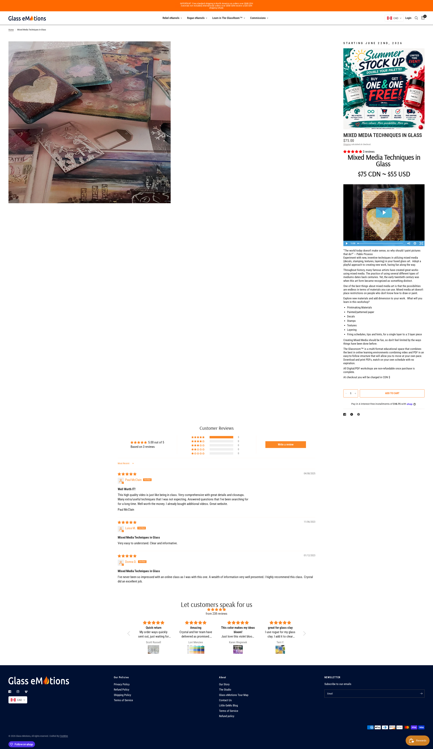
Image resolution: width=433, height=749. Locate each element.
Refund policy (226, 716)
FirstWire (64, 736)
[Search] (416, 18)
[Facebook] (12, 691)
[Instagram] (20, 691)
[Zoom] (163, 48)
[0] (422, 18)
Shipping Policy (122, 695)
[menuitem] (172, 18)
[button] (353, 152)
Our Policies (121, 677)
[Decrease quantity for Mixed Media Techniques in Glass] (346, 393)
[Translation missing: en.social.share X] (352, 414)
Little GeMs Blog (228, 705)
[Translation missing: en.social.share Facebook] (345, 414)
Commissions (258, 18)
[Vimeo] (28, 691)
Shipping (347, 144)
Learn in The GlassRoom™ (227, 18)
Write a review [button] (285, 444)
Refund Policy (121, 689)
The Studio (225, 689)
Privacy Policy (122, 684)
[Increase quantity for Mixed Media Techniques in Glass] (355, 393)
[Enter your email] (421, 694)
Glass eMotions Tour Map (233, 695)
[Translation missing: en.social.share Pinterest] (359, 414)
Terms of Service (123, 700)
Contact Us (225, 700)
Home (11, 29)
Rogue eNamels (196, 18)
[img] (127, 474)
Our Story (224, 684)
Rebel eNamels (171, 18)
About (222, 677)
